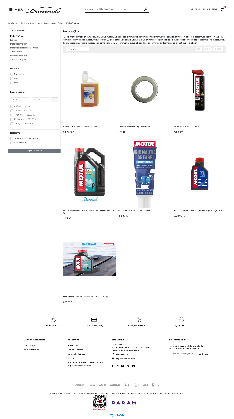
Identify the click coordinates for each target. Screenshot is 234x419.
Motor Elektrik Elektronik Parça (24, 47)
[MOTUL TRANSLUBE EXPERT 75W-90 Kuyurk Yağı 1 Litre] (199, 173)
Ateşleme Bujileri (18, 59)
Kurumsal (73, 339)
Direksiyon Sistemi (18, 55)
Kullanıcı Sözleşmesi (76, 354)
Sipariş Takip (29, 345)
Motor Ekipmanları (18, 44)
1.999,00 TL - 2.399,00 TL (25, 119)
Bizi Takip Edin (177, 339)
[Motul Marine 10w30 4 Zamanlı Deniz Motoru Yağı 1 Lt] (89, 259)
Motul (17, 82)
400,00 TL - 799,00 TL (24, 110)
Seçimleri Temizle (34, 151)
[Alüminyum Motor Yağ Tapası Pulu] (144, 89)
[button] (222, 9)
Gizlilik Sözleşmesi (75, 349)
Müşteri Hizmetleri (34, 339)
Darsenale (19, 74)
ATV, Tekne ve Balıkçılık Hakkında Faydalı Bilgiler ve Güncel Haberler (85, 364)
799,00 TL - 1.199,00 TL (24, 115)
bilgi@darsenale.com (125, 358)
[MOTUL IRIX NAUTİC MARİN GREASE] (144, 173)
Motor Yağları (16, 36)
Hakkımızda (73, 345)
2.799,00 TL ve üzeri (23, 123)
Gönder (205, 354)
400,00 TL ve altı (22, 106)
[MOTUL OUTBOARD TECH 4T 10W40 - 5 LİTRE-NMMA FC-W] (89, 173)
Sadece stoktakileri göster (26, 138)
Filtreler (13, 40)
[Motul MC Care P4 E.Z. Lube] (199, 89)
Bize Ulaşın (118, 339)
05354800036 (121, 354)
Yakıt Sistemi (16, 51)
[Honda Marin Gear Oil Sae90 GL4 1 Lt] (89, 89)
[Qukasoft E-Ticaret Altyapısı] (117, 416)
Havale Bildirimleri (31, 349)
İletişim (71, 358)
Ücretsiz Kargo (21, 142)
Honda (17, 78)
